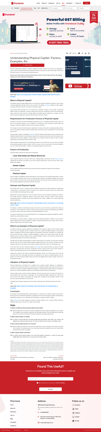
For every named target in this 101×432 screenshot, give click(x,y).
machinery (47, 105)
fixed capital (37, 246)
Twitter (76, 409)
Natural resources (59, 158)
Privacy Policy (17, 430)
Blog (63, 3)
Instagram (77, 413)
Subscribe (50, 389)
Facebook (77, 405)
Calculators (69, 3)
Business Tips (44, 8)
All (12, 8)
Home (38, 3)
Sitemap (26, 430)
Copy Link (72, 53)
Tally (35, 8)
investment (31, 134)
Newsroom (51, 3)
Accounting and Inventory (26, 8)
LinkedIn (76, 417)
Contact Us (78, 3)
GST (39, 8)
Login (86, 3)
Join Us (58, 3)
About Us (44, 3)
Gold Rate (16, 8)
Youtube (76, 421)
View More (55, 8)
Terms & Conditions (5, 430)
